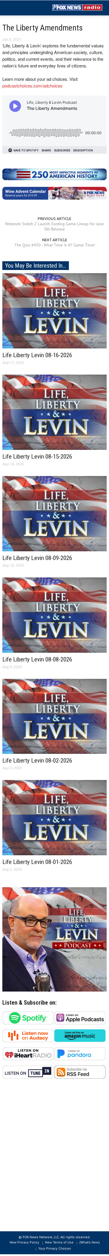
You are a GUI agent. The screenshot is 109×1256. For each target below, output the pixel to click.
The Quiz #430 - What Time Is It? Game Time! (54, 245)
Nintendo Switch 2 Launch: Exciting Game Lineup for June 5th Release (54, 226)
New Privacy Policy (24, 1242)
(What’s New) (89, 1242)
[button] (22, 8)
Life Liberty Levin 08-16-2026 (37, 355)
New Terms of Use (59, 1242)
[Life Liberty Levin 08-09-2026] (54, 513)
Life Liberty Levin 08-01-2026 (37, 861)
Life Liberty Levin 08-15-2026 (37, 456)
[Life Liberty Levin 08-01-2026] (54, 817)
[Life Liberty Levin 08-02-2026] (54, 715)
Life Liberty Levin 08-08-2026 (37, 659)
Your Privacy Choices (54, 1248)
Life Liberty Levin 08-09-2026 (37, 557)
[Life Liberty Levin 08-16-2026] (54, 310)
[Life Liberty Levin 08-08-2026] (54, 614)
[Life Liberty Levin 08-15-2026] (54, 411)
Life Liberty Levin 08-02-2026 (37, 760)
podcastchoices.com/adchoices (32, 86)
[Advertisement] (54, 1158)
